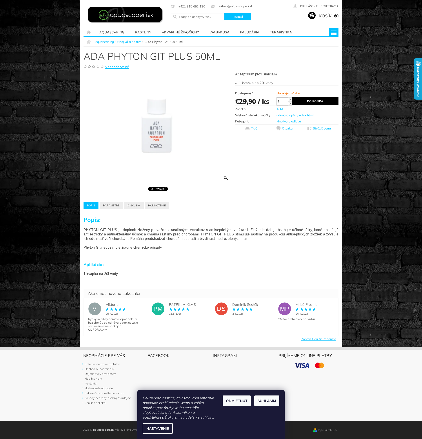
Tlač (254, 128)
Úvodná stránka (89, 32)
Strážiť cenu (322, 128)
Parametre (111, 205)
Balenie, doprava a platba (102, 364)
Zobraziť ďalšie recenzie (318, 339)
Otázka (287, 128)
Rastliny (143, 32)
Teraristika (281, 32)
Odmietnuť (236, 401)
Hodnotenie (157, 205)
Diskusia (133, 205)
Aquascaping (112, 32)
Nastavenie (157, 428)
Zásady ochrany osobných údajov (108, 398)
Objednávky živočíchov (100, 373)
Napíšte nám (93, 378)
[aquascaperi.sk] (126, 15)
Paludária (250, 32)
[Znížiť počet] (290, 103)
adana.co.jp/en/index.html (294, 115)
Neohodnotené (117, 67)
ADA (279, 109)
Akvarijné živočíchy (180, 32)
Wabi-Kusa (219, 32)
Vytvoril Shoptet (328, 430)
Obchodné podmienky (100, 369)
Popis (91, 205)
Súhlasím (267, 401)
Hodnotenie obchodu (99, 388)
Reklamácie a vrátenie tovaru (104, 393)
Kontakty (91, 383)
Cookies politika (95, 402)
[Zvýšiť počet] (290, 99)
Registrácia (330, 6)
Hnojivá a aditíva (288, 121)
